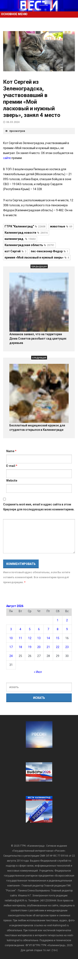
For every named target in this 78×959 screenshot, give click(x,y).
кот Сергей (15, 251)
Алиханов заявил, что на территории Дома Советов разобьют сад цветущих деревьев (37, 339)
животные (61, 226)
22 (57, 647)
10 (11, 638)
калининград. (20, 238)
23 (67, 647)
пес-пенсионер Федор (49, 251)
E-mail (11, 465)
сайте (7, 158)
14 (48, 638)
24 (11, 656)
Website (11, 480)
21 (48, 647)
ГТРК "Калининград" (25, 226)
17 (11, 647)
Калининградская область (29, 245)
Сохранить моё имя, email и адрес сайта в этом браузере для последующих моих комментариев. (38, 507)
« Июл (38, 672)
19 (29, 647)
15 (57, 638)
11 (20, 638)
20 (39, 647)
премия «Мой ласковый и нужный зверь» (37, 257)
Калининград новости (26, 232)
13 (39, 638)
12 (29, 638)
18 (20, 647)
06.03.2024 (13, 122)
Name (11, 451)
